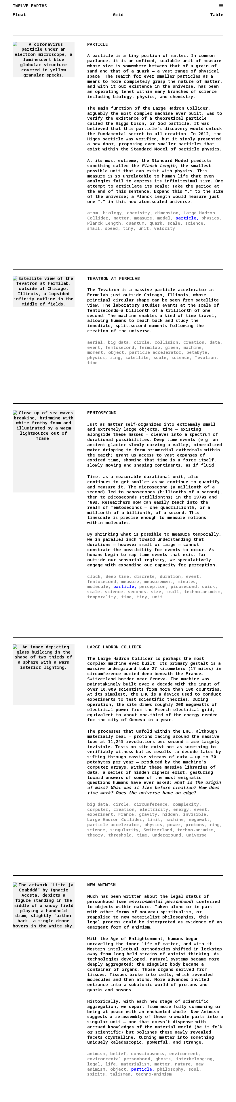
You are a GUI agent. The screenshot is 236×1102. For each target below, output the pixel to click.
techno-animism (154, 1074)
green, (173, 347)
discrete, (145, 576)
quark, (157, 223)
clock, (95, 576)
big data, (119, 342)
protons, (196, 824)
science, (195, 223)
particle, (187, 218)
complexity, (187, 804)
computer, (99, 809)
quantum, (136, 223)
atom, (93, 212)
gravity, (149, 814)
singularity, (125, 829)
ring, (116, 357)
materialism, (136, 1064)
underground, (168, 835)
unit (157, 596)
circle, (143, 342)
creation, (195, 342)
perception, (153, 586)
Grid (118, 14)
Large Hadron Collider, (116, 819)
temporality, (103, 596)
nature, (184, 1064)
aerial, (96, 342)
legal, (95, 1064)
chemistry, (140, 212)
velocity (164, 228)
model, (165, 218)
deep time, (119, 576)
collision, (168, 342)
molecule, (99, 586)
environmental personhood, (120, 1058)
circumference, (152, 804)
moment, (96, 352)
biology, (113, 212)
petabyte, (198, 352)
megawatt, (200, 819)
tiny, (129, 228)
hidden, (171, 814)
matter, (122, 218)
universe (196, 835)
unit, (144, 228)
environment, (185, 1053)
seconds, (138, 591)
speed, (112, 228)
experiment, (101, 814)
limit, (155, 819)
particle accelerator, (156, 352)
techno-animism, (203, 591)
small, (94, 228)
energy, (182, 809)
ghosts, (164, 1058)
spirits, (97, 1074)
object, (117, 352)
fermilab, (151, 347)
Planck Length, (105, 223)
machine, (193, 347)
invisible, (196, 814)
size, (157, 591)
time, (127, 596)
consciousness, (149, 1053)
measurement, (159, 581)
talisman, (121, 1074)
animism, (97, 1053)
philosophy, (171, 1069)
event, (95, 347)
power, (175, 824)
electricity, (155, 809)
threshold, (121, 835)
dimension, (168, 212)
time (92, 362)
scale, (175, 223)
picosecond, (185, 586)
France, (127, 814)
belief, (119, 1053)
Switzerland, (159, 829)
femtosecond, (121, 347)
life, (111, 1064)
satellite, (138, 357)
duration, (171, 576)
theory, (96, 835)
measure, (144, 218)
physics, (211, 218)
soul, (195, 1069)
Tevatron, (206, 357)
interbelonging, (195, 1058)
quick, (210, 586)
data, (216, 342)
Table (216, 14)
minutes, (188, 581)
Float (19, 14)
